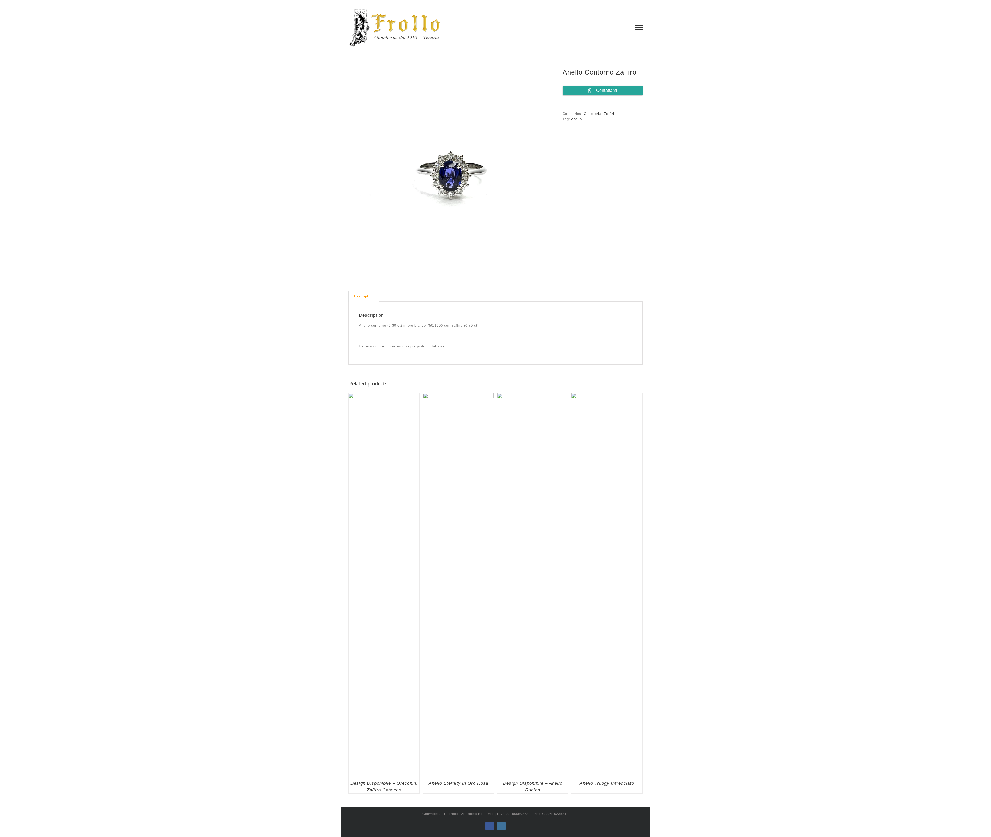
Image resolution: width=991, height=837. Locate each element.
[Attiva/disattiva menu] (638, 27)
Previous (352, 172)
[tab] (363, 296)
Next (551, 172)
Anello (576, 119)
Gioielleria (592, 114)
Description (364, 296)
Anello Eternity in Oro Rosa (458, 783)
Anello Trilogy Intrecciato (607, 783)
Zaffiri (609, 114)
